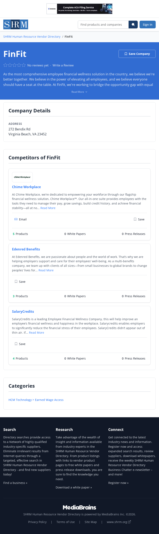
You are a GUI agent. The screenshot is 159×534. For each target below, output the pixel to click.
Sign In (147, 24)
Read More (47, 208)
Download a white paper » (74, 487)
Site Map (91, 522)
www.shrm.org (117, 522)
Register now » (118, 483)
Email (23, 219)
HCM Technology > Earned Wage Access (36, 400)
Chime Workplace (26, 187)
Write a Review (63, 65)
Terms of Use (66, 522)
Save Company (139, 54)
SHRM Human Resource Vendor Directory (31, 36)
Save (141, 219)
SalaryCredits (23, 311)
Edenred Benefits (26, 249)
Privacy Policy (37, 522)
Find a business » (15, 483)
